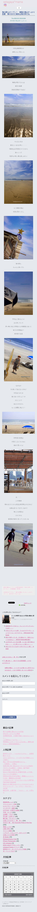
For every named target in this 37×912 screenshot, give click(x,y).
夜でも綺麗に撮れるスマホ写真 (13, 732)
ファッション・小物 (9, 804)
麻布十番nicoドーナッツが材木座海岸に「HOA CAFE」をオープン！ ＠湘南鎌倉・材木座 (18, 588)
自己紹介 (22, 901)
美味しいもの (7, 827)
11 (14, 884)
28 (26, 889)
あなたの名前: (7, 680)
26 (18, 889)
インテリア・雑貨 (9, 808)
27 (23, 889)
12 (18, 884)
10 (10, 884)
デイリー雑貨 (7, 831)
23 (6, 889)
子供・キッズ (7, 812)
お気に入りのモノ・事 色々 (10, 657)
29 (30, 889)
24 (10, 889)
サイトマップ (28, 901)
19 (18, 886)
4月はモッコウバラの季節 (11, 734)
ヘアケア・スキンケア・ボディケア (14, 833)
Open (19, 8)
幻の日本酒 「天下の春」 (12, 770)
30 (6, 891)
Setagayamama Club (9, 839)
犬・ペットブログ (9, 851)
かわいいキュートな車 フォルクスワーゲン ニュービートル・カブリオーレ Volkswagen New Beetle (20, 633)
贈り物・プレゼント (9, 818)
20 (23, 886)
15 (30, 884)
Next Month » (29, 894)
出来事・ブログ (8, 814)
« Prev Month (7, 894)
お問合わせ (5, 903)
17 (10, 886)
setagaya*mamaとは (14, 901)
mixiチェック (27, 603)
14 (26, 884)
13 (23, 884)
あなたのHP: (5, 693)
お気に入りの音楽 (9, 835)
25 (14, 889)
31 (10, 891)
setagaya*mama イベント (11, 847)
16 (6, 886)
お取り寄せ (6, 829)
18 (14, 886)
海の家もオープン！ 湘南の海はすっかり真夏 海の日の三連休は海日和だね (18, 13)
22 (30, 886)
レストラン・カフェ (9, 806)
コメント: (5, 699)
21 (26, 886)
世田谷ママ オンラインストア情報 (14, 849)
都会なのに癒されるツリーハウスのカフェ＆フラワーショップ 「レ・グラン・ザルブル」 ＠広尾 (18, 786)
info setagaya (7, 843)
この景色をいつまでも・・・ (12, 740)
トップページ (5, 901)
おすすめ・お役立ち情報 (11, 810)
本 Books (6, 837)
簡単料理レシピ (8, 802)
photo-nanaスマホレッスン (11, 845)
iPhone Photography (9, 841)
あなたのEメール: (12, 687)
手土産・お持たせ (9, 816)
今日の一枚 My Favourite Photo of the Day (17, 822)
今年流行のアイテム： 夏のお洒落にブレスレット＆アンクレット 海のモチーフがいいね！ (18, 593)
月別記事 (5, 861)
